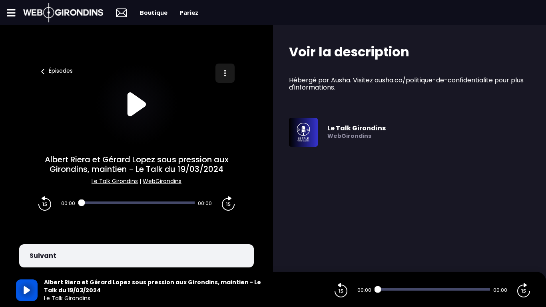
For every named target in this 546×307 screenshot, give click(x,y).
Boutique (153, 12)
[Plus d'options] (225, 73)
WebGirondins (162, 181)
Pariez (189, 12)
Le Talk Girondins (115, 181)
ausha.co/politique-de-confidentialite (434, 80)
